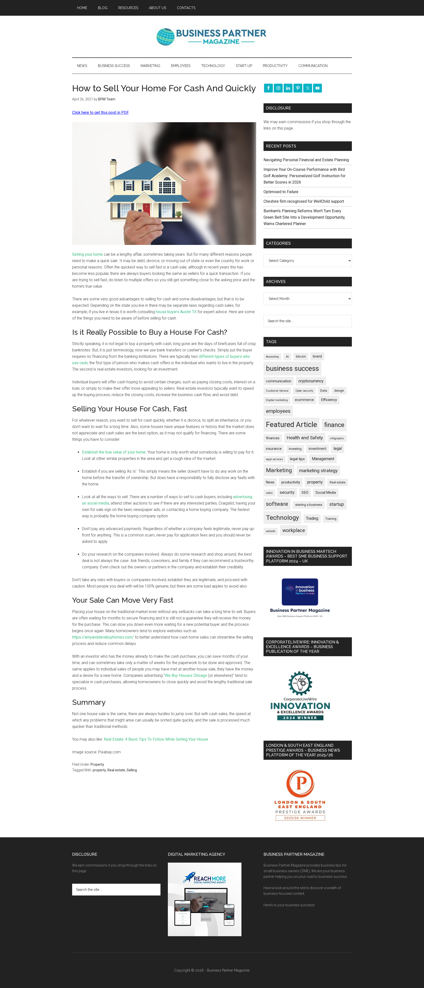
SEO (305, 492)
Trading (312, 518)
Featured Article (291, 424)
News (270, 482)
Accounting (272, 356)
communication (278, 381)
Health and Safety (305, 438)
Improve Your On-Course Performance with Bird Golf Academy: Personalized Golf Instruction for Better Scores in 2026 (304, 176)
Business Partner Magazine (212, 37)
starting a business (308, 505)
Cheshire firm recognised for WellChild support (304, 201)
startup (336, 504)
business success (292, 368)
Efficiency (329, 400)
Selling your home (87, 254)
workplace (293, 530)
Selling (132, 770)
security (287, 492)
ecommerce (304, 400)
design (339, 390)
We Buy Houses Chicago (186, 675)
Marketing (279, 470)
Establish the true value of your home (114, 452)
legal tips (297, 459)
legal (337, 448)
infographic (337, 438)
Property (97, 764)
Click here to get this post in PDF (100, 112)
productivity (290, 482)
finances (272, 438)
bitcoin (301, 356)
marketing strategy (318, 470)
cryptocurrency (311, 381)
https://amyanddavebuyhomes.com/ (103, 637)
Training (330, 519)
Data (323, 390)
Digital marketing (277, 400)
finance (334, 424)
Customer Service (277, 390)
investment (317, 449)
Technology (282, 517)
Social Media (326, 493)
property (99, 770)
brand (317, 356)
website (270, 531)
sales (269, 492)
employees (278, 411)
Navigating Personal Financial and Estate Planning (307, 160)
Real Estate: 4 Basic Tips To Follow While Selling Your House (156, 739)
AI (287, 356)
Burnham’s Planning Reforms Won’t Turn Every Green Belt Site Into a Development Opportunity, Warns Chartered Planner (304, 217)
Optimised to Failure (281, 191)
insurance (274, 449)
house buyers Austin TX (176, 311)
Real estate (116, 770)
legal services (274, 459)
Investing (295, 449)
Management (323, 458)
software (277, 504)
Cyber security (304, 390)
